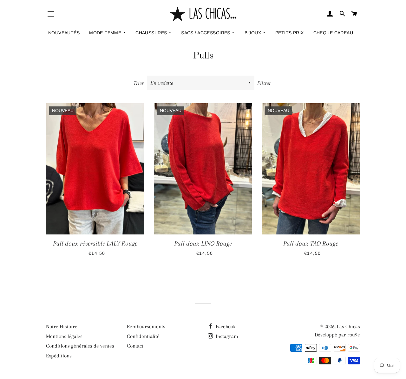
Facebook (225, 326)
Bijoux (254, 32)
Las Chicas (348, 326)
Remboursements (146, 326)
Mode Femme (106, 32)
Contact (135, 346)
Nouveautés (64, 32)
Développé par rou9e (337, 335)
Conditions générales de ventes (80, 346)
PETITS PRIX (289, 32)
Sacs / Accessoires (206, 32)
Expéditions (59, 356)
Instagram (226, 336)
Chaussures (151, 32)
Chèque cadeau (333, 32)
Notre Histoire (61, 326)
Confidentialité (143, 336)
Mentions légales (64, 336)
